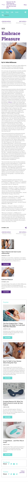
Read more (6, 264)
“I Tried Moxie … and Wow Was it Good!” (13, 441)
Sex (2, 12)
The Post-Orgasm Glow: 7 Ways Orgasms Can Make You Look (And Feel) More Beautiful (14, 325)
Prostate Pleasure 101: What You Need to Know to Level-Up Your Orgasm (13, 403)
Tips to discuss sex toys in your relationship (11, 252)
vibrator (10, 102)
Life (12, 12)
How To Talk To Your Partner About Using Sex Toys (12, 362)
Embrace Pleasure (7, 279)
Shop (25, 4)
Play (7, 12)
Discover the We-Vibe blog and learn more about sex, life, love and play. (11, 4)
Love (16, 12)
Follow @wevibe (22, 471)
